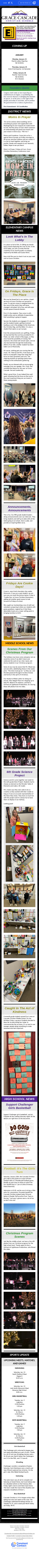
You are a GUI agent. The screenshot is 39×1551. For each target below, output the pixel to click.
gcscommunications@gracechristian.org (22, 1538)
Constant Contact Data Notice (24, 1536)
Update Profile (11, 1536)
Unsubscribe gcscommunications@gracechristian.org (19, 1533)
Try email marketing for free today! (19, 1548)
